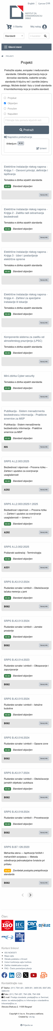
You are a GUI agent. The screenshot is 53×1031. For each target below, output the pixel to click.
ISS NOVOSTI (10, 952)
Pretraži (28, 130)
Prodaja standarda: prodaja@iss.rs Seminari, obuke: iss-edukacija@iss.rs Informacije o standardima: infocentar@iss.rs (25, 1000)
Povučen (12, 108)
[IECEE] (20, 936)
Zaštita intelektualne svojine (16, 965)
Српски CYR (44, 3)
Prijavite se (28, 1025)
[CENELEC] (44, 925)
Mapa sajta (9, 955)
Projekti (10, 56)
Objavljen (12, 103)
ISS (21, 143)
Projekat (11, 98)
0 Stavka (17, 26)
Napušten (12, 113)
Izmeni (43, 148)
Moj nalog (35, 26)
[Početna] (2, 56)
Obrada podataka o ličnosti (15, 958)
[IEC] (20, 925)
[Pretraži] (45, 36)
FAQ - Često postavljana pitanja (18, 968)
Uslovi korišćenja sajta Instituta (17, 962)
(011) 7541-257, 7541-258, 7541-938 (24, 994)
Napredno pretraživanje (19, 137)
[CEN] (32, 925)
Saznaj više (43, 195)
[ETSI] (7, 936)
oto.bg (31, 1016)
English (31, 3)
